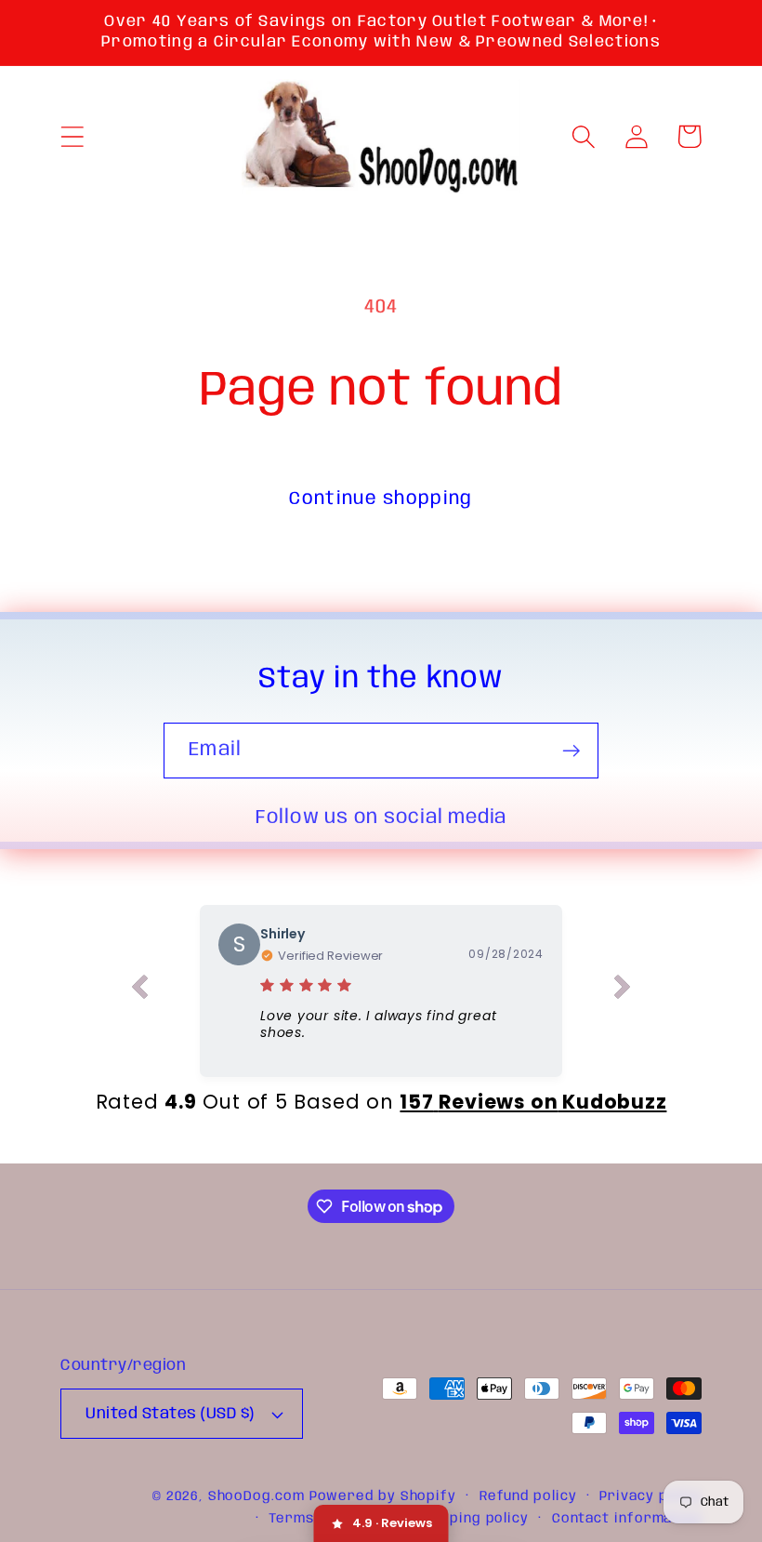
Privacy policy (650, 1496)
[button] (72, 136)
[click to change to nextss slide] (622, 990)
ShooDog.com (256, 1496)
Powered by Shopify (382, 1496)
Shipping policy (473, 1518)
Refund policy (528, 1496)
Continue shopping (380, 499)
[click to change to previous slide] (139, 990)
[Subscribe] (571, 751)
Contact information (627, 1518)
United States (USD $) (170, 1414)
